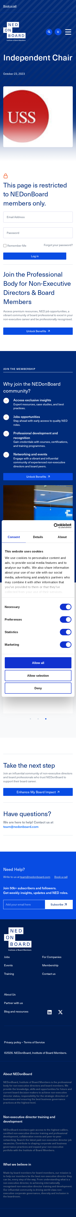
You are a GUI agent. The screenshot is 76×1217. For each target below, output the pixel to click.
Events (8, 965)
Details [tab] (38, 537)
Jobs (7, 957)
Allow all (38, 663)
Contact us (49, 974)
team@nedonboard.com (21, 826)
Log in (35, 256)
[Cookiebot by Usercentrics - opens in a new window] (54, 525)
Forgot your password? (58, 245)
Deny (38, 688)
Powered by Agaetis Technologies (38, 1213)
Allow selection (38, 675)
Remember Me (16, 246)
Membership (50, 965)
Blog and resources (16, 1011)
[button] (49, 32)
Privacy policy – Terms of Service (24, 1042)
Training (9, 974)
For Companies (51, 957)
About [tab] (62, 537)
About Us (10, 994)
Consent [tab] (14, 537)
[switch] (65, 619)
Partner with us (13, 1003)
